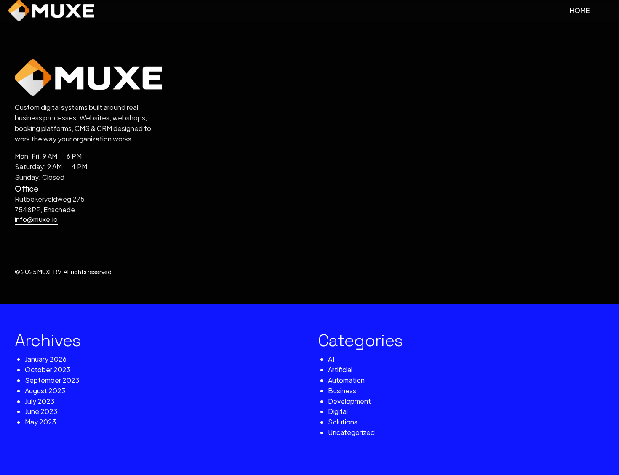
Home (580, 10)
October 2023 (47, 369)
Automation (346, 380)
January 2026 (46, 359)
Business (342, 390)
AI (331, 359)
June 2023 (41, 411)
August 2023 (45, 390)
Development (349, 401)
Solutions (343, 421)
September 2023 (52, 380)
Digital (338, 411)
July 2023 (39, 401)
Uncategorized (351, 432)
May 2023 (40, 421)
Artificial (340, 369)
